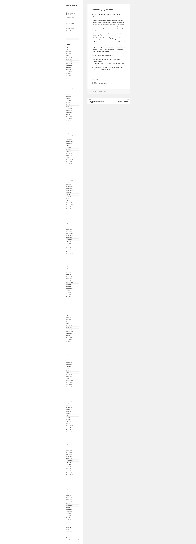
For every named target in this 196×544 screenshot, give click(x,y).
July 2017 (68, 268)
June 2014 (68, 343)
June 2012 (68, 392)
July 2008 (68, 489)
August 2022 (68, 143)
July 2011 (68, 415)
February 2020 (68, 204)
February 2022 (68, 155)
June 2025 (68, 75)
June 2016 (68, 294)
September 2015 (69, 313)
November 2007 (69, 505)
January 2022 (68, 157)
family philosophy (71, 30)
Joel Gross (100, 91)
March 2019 (68, 227)
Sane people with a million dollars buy (72, 539)
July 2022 (68, 145)
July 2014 (68, 341)
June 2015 (68, 319)
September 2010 (69, 435)
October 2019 (68, 212)
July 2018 (68, 243)
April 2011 (68, 421)
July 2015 (68, 317)
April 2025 (68, 79)
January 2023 (68, 133)
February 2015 (68, 327)
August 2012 (68, 388)
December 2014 (69, 331)
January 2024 (68, 108)
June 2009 (68, 466)
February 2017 (68, 278)
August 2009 (68, 462)
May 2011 (68, 419)
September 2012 (69, 386)
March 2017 (68, 276)
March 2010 (68, 448)
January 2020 (68, 206)
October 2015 (68, 311)
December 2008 (69, 478)
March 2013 (68, 374)
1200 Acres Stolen (69, 531)
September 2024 (69, 94)
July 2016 (68, 292)
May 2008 (68, 493)
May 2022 (68, 149)
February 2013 (68, 376)
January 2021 (68, 182)
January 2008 (68, 501)
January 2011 (68, 427)
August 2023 (68, 118)
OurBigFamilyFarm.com (70, 17)
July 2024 (68, 98)
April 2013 (68, 372)
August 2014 (68, 339)
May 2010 (68, 444)
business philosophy (71, 25)
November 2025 (69, 65)
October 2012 (68, 384)
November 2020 (69, 186)
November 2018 (69, 235)
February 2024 (68, 106)
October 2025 (68, 67)
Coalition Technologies (103, 83)
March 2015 (68, 325)
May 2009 (68, 468)
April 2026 (68, 55)
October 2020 (68, 188)
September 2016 (69, 288)
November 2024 (69, 90)
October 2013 (68, 360)
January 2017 (68, 280)
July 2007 (68, 513)
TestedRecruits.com (69, 14)
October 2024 (68, 92)
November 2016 (69, 284)
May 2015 (68, 321)
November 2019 (69, 210)
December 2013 (69, 356)
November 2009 (69, 456)
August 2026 (68, 47)
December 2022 (69, 135)
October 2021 (68, 163)
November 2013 (69, 358)
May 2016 (68, 296)
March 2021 (68, 178)
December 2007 (69, 503)
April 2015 (68, 323)
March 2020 (68, 202)
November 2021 (69, 161)
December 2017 (69, 257)
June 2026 (68, 51)
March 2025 (68, 81)
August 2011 (68, 413)
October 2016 (68, 286)
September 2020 (69, 190)
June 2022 (68, 147)
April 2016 (68, 298)
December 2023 (69, 110)
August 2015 (68, 315)
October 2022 (68, 139)
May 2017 (68, 272)
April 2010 (68, 446)
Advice (105, 91)
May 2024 (68, 102)
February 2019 (68, 229)
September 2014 (69, 337)
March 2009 (68, 472)
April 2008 (68, 495)
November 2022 (69, 137)
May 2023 (68, 124)
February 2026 (68, 59)
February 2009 (68, 474)
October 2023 (68, 114)
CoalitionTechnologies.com (70, 13)
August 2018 (68, 241)
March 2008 (68, 497)
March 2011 (68, 423)
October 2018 (68, 237)
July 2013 (68, 366)
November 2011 (69, 407)
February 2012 (68, 401)
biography (69, 20)
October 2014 (68, 335)
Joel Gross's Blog (71, 5)
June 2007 (68, 515)
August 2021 (68, 167)
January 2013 (68, 378)
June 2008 (68, 491)
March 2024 (68, 104)
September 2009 (69, 460)
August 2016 (68, 290)
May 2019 (68, 223)
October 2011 (68, 409)
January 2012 (68, 403)
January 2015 (68, 329)
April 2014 (68, 347)
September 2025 (69, 69)
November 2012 (69, 382)
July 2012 (68, 390)
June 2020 (68, 196)
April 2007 (68, 519)
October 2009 (68, 458)
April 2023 (68, 126)
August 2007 (68, 511)
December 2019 (69, 208)
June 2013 (68, 368)
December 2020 (69, 184)
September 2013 (69, 362)
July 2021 (68, 169)
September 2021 (69, 165)
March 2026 (68, 57)
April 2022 (68, 151)
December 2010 (69, 429)
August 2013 (68, 364)
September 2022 (69, 141)
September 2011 (69, 411)
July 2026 (68, 49)
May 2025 (68, 77)
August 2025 (68, 71)
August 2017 (68, 266)
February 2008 (68, 499)
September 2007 (69, 509)
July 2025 (68, 73)
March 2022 (68, 153)
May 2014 (68, 345)
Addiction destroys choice (70, 533)
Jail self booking (69, 529)
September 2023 (69, 116)
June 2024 (68, 100)
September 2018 (69, 239)
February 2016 (68, 302)
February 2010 (68, 450)
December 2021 (69, 159)
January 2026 (68, 61)
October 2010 (68, 433)
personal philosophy (71, 23)
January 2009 (68, 476)
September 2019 (69, 214)
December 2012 (69, 380)
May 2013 (68, 370)
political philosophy (71, 28)
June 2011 (68, 417)
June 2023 (68, 122)
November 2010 (69, 431)
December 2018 (69, 233)
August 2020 (68, 192)
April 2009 (68, 470)
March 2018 (68, 251)
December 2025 (69, 63)
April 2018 (68, 249)
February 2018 (68, 253)
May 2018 (68, 247)
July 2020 (68, 194)
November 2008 (69, 480)
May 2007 (68, 517)
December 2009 (69, 454)
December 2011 (69, 405)
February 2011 (68, 425)
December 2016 (69, 282)
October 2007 (68, 507)
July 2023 (68, 120)
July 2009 (68, 464)
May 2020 (68, 198)
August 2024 (68, 96)
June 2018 (68, 245)
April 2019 (68, 225)
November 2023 (69, 112)
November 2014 (69, 333)
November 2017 (69, 259)
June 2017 (68, 270)
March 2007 (68, 521)
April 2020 (68, 200)
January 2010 (68, 452)
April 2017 (68, 274)
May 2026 (68, 53)
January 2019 (68, 231)
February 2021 (68, 180)
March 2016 (68, 300)
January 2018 (68, 255)
